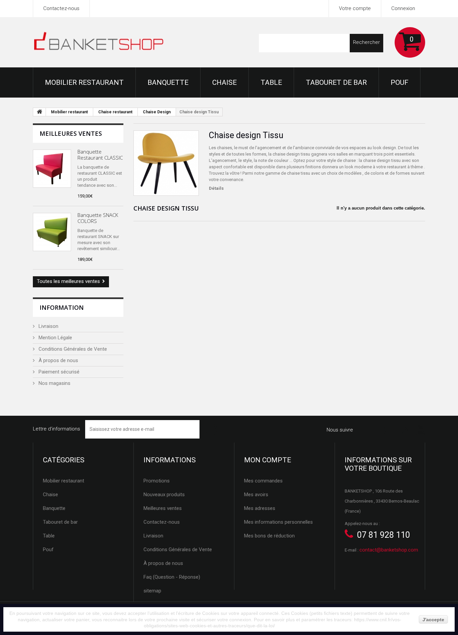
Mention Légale (54, 338)
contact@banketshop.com (388, 550)
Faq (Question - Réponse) (172, 577)
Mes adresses (259, 508)
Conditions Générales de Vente (72, 349)
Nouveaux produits (164, 495)
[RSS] (405, 430)
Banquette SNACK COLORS (97, 218)
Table (271, 82)
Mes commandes (263, 481)
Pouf (399, 82)
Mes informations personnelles (278, 522)
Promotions (157, 481)
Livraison (47, 326)
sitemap (152, 591)
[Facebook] (373, 430)
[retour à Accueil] (39, 112)
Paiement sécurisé (58, 372)
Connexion (403, 8)
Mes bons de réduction (269, 536)
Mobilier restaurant (84, 82)
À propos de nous (57, 360)
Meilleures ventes (71, 133)
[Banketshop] (99, 43)
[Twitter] (388, 430)
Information (62, 307)
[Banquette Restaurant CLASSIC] (52, 169)
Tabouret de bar (336, 82)
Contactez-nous (61, 8)
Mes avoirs (256, 495)
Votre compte (355, 8)
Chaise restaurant (115, 112)
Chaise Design (157, 112)
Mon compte (267, 460)
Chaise (224, 82)
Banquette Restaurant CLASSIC (100, 154)
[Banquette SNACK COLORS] (52, 232)
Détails (216, 188)
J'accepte (433, 619)
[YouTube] (420, 430)
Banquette (168, 82)
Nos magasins (53, 383)
